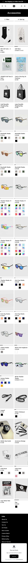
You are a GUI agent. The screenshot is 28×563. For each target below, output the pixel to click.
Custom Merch (5, 533)
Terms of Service (6, 542)
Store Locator (5, 530)
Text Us (4, 525)
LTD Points (4, 528)
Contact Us (5, 522)
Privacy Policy (5, 536)
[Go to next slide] (25, 1)
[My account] (21, 6)
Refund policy (5, 539)
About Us (4, 519)
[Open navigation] (3, 6)
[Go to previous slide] (3, 1)
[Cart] (24, 6)
